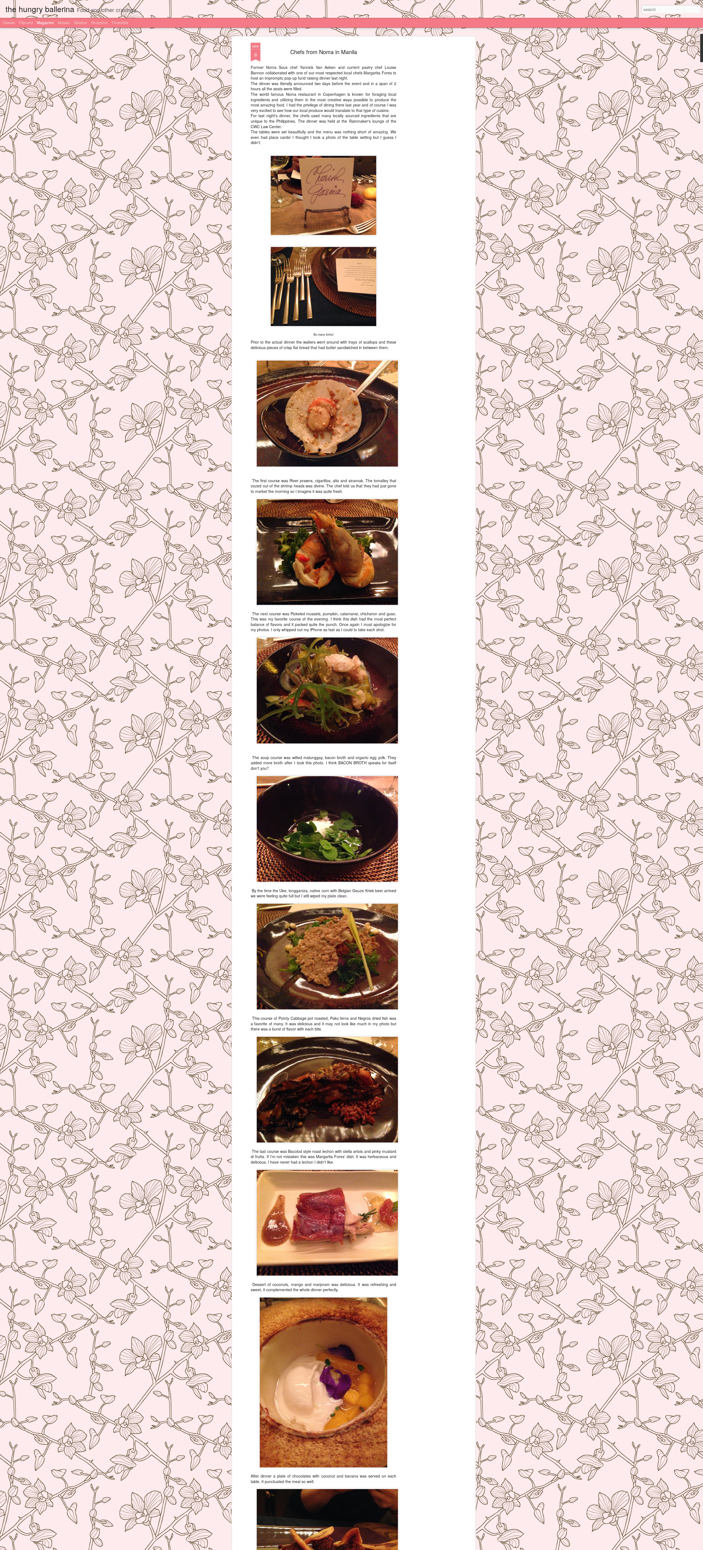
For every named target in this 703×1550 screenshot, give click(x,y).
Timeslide (119, 22)
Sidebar (80, 22)
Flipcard (26, 22)
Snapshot (99, 22)
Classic (9, 22)
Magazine (45, 22)
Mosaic (64, 22)
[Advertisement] (426, 129)
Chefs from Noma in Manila (323, 52)
